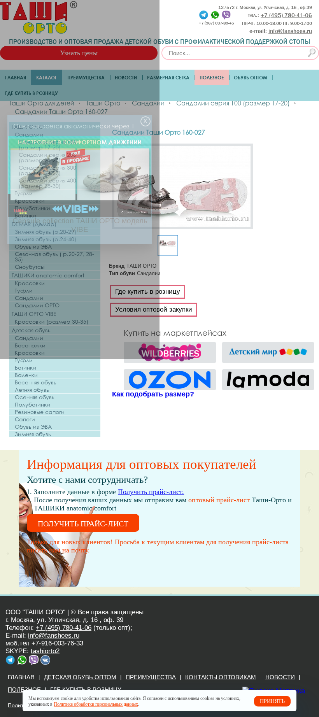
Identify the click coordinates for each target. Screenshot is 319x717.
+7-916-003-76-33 (57, 643)
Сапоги (25, 419)
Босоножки (30, 345)
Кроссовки (30, 200)
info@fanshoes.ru (290, 31)
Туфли (24, 193)
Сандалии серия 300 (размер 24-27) (47, 170)
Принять (272, 701)
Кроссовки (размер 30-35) (51, 321)
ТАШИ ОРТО (28, 126)
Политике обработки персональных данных (96, 704)
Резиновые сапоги (40, 412)
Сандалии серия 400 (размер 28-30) (47, 183)
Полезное (212, 77)
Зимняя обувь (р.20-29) (45, 232)
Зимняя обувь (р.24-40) (45, 239)
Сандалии (29, 134)
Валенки (26, 375)
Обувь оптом (250, 77)
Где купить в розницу (31, 93)
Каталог (46, 77)
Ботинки (25, 215)
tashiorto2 (45, 651)
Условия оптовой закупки (153, 309)
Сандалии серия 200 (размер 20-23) (47, 157)
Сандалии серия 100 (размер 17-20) (47, 144)
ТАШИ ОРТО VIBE (34, 313)
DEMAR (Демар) (34, 224)
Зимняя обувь (33, 434)
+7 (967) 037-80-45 (216, 23)
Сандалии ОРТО (37, 305)
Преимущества (86, 77)
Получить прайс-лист (83, 523)
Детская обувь (31, 330)
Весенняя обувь (35, 382)
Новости (126, 77)
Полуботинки (32, 208)
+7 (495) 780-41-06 (63, 627)
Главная (15, 77)
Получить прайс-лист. (151, 492)
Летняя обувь (32, 390)
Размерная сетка (168, 77)
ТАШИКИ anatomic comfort (48, 275)
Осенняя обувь (34, 397)
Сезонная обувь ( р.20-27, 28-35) (54, 256)
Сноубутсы (29, 267)
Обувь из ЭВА (33, 246)
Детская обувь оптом (80, 677)
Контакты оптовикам (220, 677)
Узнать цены (79, 53)
